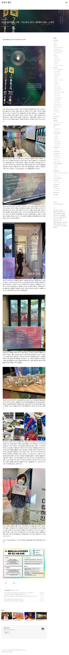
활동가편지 (64, 217)
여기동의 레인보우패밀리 (58, 69)
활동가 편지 (55, 227)
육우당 (61, 225)
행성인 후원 (56, 186)
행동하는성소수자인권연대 (58, 211)
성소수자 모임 (56, 180)
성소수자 (63, 224)
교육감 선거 (56, 130)
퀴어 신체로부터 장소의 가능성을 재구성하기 (13, 599)
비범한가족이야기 (57, 161)
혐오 (64, 211)
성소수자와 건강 (56, 151)
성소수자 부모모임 (57, 157)
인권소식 (55, 54)
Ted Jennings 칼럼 (57, 97)
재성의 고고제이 (56, 107)
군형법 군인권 (56, 138)
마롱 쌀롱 (55, 81)
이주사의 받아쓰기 (57, 95)
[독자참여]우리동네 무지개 (58, 50)
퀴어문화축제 (62, 215)
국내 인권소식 (56, 56)
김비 (63, 222)
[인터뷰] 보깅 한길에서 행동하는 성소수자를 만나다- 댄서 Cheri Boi (18, 592)
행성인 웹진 (6, 3)
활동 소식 (55, 44)
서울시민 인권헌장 (57, 143)
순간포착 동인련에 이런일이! (59, 47)
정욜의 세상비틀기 (57, 102)
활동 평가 (55, 45)
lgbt (61, 222)
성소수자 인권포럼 (57, 60)
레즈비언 (57, 215)
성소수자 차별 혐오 (57, 132)
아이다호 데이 (56, 58)
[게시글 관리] (9, 583)
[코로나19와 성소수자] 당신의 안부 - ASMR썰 (13, 600)
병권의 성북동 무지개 (57, 106)
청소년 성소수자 (56, 220)
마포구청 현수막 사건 (57, 141)
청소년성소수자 (56, 147)
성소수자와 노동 (56, 116)
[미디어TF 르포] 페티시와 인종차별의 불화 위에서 (14, 594)
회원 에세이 (56, 76)
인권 (54, 210)
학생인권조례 (56, 139)
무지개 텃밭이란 (56, 188)
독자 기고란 (56, 110)
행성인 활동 (56, 40)
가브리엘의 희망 (56, 100)
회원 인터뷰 (56, 78)
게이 (60, 220)
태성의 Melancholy (57, 104)
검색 (63, 3)
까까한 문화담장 (56, 111)
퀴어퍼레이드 (56, 63)
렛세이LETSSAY (57, 176)
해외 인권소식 (56, 62)
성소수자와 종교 (56, 153)
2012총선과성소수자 (57, 128)
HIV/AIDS (60, 218)
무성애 (55, 168)
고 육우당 (55, 149)
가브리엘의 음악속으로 (58, 99)
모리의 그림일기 (56, 93)
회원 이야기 (56, 67)
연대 (54, 114)
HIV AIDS (55, 120)
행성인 (66, 222)
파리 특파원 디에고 (57, 83)
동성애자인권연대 (56, 222)
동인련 (55, 215)
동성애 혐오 (56, 134)
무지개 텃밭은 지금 (57, 190)
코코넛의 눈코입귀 (57, 71)
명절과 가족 (56, 159)
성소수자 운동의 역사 (57, 178)
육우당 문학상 (56, 184)
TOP (66, 650)
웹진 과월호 (56, 194)
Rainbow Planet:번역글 (58, 65)
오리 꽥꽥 (55, 85)
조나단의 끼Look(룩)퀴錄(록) (59, 92)
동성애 (57, 210)
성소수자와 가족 (56, 155)
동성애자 (55, 224)
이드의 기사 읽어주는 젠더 (58, 80)
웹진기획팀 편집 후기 (57, 49)
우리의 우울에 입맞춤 (57, 213)
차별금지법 (56, 136)
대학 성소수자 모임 (57, 182)
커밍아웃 (60, 217)
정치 (54, 127)
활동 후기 (55, 42)
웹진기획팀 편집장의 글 (58, 52)
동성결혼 (55, 118)
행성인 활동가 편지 (57, 74)
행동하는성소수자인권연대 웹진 (9, 629)
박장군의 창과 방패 (57, 86)
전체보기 (55, 38)
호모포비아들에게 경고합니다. (59, 204)
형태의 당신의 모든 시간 (58, 88)
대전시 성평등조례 (57, 145)
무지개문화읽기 (7, 590)
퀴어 (57, 218)
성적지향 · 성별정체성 (58, 163)
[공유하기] (8, 583)
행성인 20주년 (56, 192)
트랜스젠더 (56, 167)
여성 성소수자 (56, 165)
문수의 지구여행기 (57, 73)
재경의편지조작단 (57, 90)
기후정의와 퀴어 (56, 124)
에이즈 (55, 217)
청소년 (55, 218)
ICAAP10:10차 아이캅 (58, 122)
